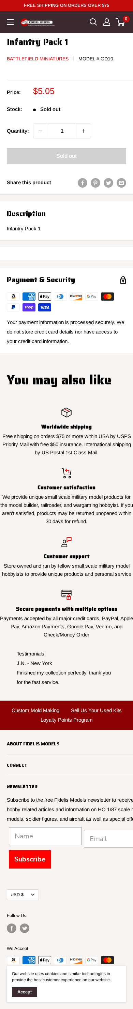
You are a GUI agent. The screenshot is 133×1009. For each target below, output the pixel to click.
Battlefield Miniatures (38, 58)
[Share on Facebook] (82, 183)
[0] (120, 22)
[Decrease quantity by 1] (40, 131)
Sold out (66, 156)
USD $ (17, 894)
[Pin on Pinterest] (95, 183)
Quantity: (18, 131)
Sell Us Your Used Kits (96, 710)
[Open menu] (10, 22)
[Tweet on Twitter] (108, 183)
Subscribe (29, 859)
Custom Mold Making (35, 710)
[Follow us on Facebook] (11, 928)
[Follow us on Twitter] (24, 928)
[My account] (106, 22)
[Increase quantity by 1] (83, 131)
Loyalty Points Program (67, 720)
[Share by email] (121, 183)
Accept (24, 991)
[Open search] (93, 22)
